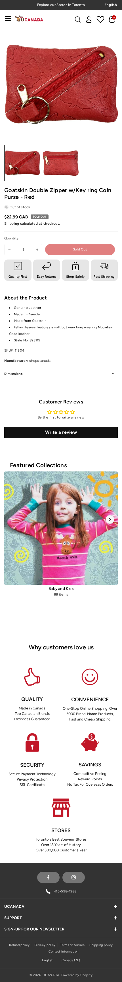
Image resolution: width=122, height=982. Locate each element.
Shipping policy (101, 945)
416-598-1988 (65, 891)
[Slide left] (12, 519)
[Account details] (88, 19)
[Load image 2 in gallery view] (61, 163)
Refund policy (19, 945)
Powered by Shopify (77, 975)
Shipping (11, 224)
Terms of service (72, 945)
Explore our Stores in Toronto (61, 5)
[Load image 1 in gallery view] (22, 163)
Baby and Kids (61, 588)
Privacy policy (44, 945)
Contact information (64, 951)
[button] (8, 18)
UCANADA (51, 975)
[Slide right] (110, 519)
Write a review (61, 432)
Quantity (11, 238)
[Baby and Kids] (61, 528)
